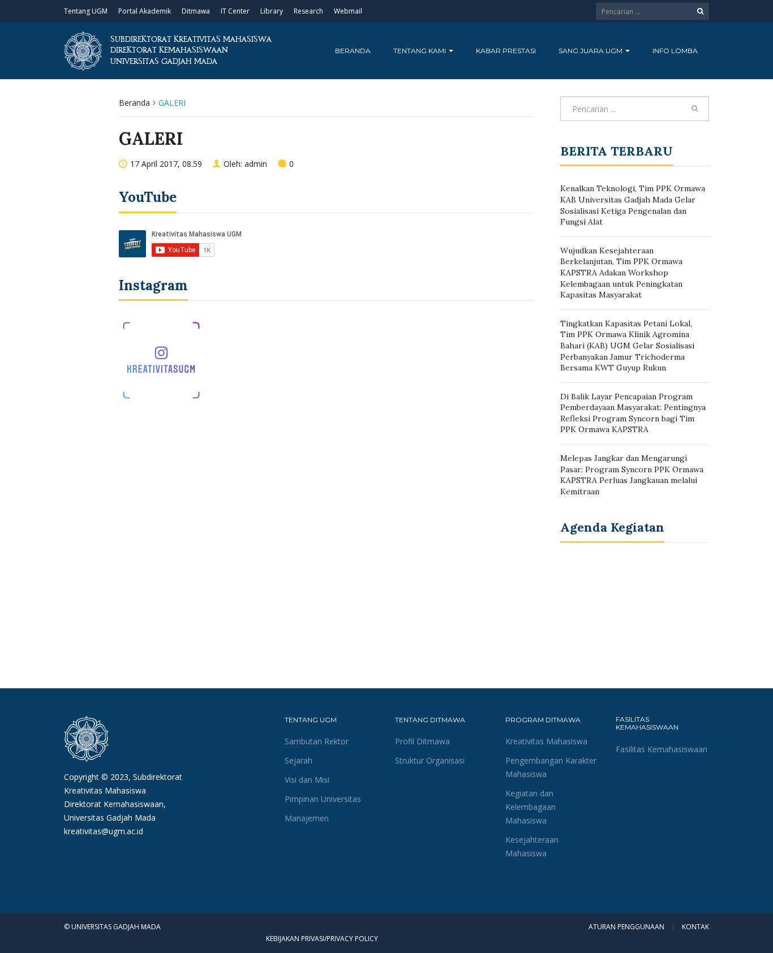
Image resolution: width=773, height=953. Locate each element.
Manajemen (307, 818)
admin (255, 163)
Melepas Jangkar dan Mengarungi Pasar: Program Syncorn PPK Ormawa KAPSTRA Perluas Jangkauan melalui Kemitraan (631, 475)
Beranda (353, 50)
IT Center (235, 11)
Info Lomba (675, 50)
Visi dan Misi (307, 779)
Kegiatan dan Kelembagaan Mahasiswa (530, 807)
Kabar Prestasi (506, 50)
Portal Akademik (144, 11)
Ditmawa (196, 11)
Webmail (348, 11)
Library (271, 11)
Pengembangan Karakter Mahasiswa (550, 767)
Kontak (695, 927)
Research (308, 11)
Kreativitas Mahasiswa (546, 741)
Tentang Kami (420, 50)
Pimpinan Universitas (323, 799)
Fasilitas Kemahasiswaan (661, 749)
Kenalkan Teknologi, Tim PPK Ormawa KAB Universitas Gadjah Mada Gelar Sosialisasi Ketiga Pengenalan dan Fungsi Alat (632, 205)
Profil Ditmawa (422, 741)
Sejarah (298, 760)
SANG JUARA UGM (591, 50)
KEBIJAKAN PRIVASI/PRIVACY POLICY (322, 938)
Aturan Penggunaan (626, 927)
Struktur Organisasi (430, 760)
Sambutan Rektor (317, 741)
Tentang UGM (86, 11)
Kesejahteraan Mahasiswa (532, 846)
